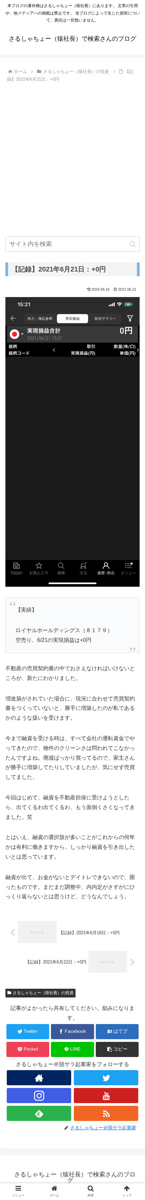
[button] (133, 244)
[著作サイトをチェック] (39, 1077)
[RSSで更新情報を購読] (106, 1113)
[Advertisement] (72, 158)
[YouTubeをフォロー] (106, 1095)
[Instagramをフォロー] (39, 1095)
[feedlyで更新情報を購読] (39, 1113)
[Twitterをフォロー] (106, 1077)
